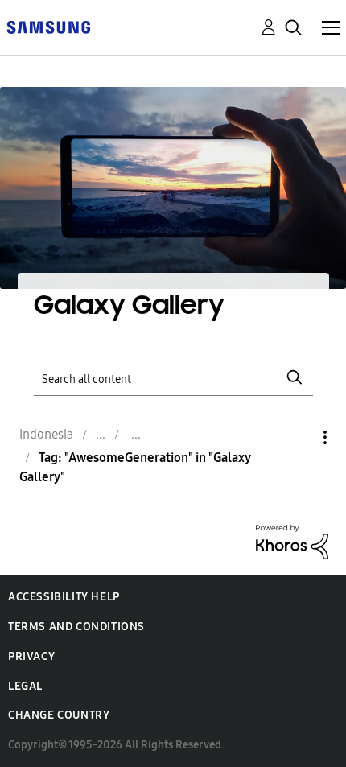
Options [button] (298, 437)
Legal (25, 686)
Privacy (31, 656)
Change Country (58, 715)
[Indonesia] (48, 26)
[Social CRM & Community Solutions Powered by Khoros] (292, 541)
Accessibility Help (64, 597)
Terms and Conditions (76, 626)
